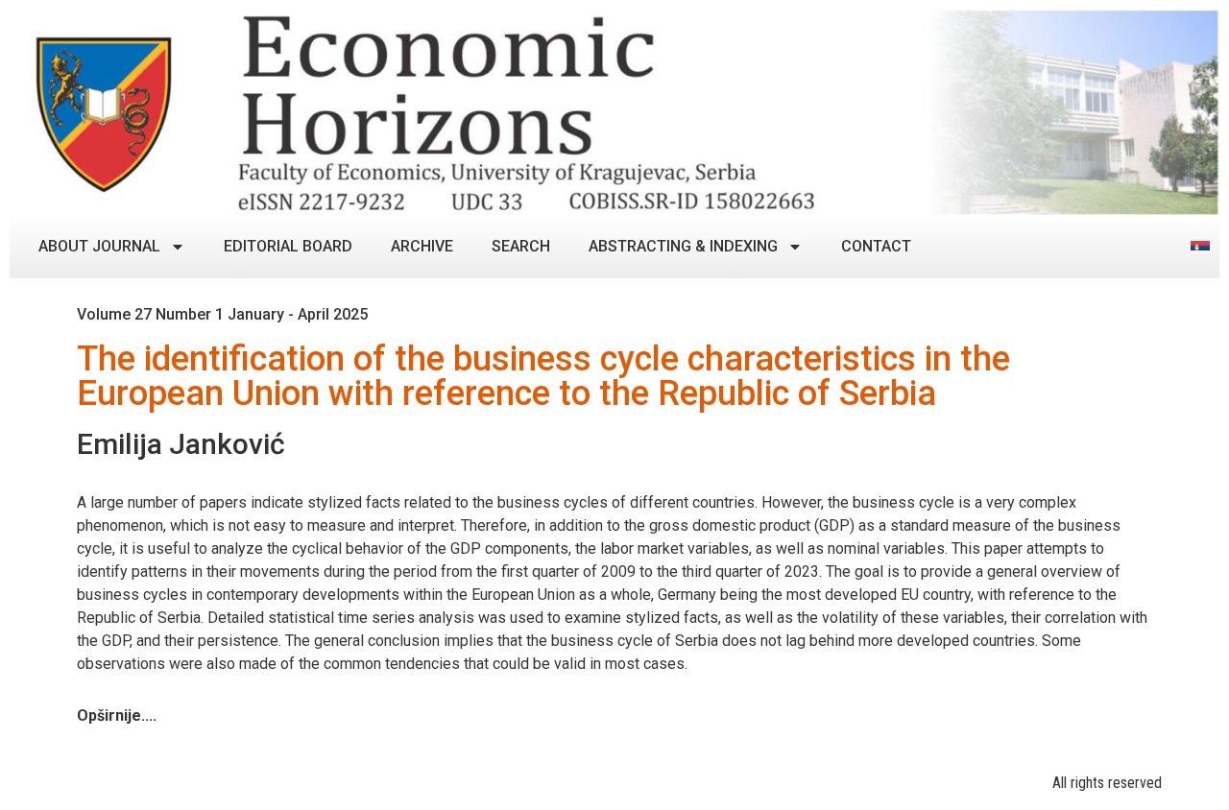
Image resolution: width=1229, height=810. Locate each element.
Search (521, 246)
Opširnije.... (117, 715)
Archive (422, 246)
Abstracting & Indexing (683, 246)
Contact (876, 246)
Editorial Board (288, 246)
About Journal (99, 246)
